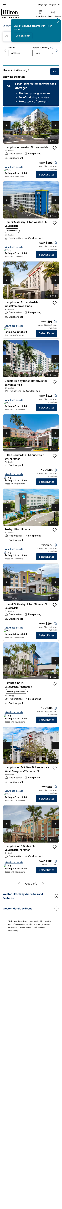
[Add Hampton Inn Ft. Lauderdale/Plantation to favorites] (54, 684)
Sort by (11, 47)
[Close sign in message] (58, 21)
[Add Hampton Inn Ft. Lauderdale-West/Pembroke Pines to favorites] (54, 303)
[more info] (55, 163)
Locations (8, 25)
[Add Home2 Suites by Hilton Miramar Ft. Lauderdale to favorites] (54, 605)
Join (49, 16)
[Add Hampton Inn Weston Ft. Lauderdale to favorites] (54, 148)
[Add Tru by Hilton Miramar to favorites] (54, 530)
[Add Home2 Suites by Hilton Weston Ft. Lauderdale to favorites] (54, 223)
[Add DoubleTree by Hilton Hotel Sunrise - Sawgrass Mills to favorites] (54, 382)
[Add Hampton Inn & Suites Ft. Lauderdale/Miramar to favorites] (54, 847)
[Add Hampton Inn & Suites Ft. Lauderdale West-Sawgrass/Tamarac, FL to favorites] (54, 768)
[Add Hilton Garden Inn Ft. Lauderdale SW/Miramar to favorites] (54, 456)
